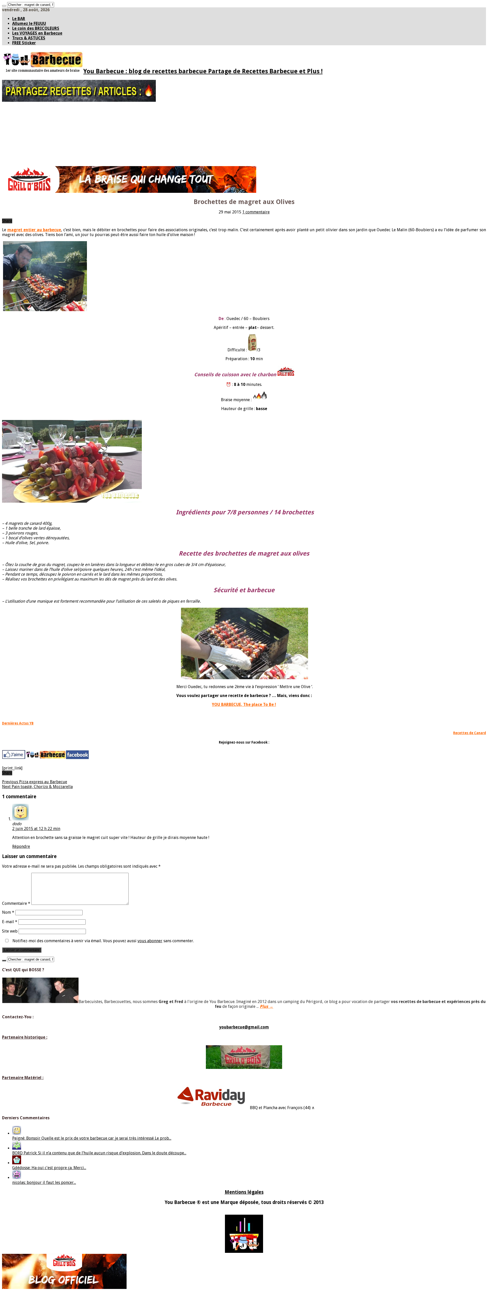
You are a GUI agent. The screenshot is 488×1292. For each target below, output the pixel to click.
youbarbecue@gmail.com (244, 1027)
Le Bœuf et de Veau (37, 125)
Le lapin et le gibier (37, 143)
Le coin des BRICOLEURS (35, 28)
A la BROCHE (22, 150)
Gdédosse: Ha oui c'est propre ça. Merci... (49, 1167)
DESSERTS (19, 161)
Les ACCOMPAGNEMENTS (31, 154)
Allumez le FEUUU (29, 23)
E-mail (9, 921)
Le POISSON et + (25, 147)
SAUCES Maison (24, 115)
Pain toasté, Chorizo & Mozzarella (37, 786)
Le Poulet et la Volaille (40, 136)
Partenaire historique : (24, 1037)
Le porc (28, 129)
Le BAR (18, 18)
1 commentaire (256, 212)
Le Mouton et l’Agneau (40, 133)
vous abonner (150, 940)
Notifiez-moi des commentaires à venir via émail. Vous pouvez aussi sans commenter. (102, 940)
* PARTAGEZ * (22, 111)
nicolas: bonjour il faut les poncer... (44, 1182)
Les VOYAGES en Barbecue (37, 33)
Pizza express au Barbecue (34, 781)
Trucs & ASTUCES (28, 38)
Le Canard (30, 140)
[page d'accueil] (45, 758)
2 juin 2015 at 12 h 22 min (36, 828)
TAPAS (17, 118)
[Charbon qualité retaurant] (129, 191)
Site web (10, 931)
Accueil (18, 107)
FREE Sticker (24, 42)
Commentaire (16, 903)
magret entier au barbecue (34, 229)
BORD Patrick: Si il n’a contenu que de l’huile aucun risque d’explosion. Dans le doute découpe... (99, 1153)
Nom (8, 912)
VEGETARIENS (22, 157)
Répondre (21, 846)
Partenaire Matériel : (22, 1077)
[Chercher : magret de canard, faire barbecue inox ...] (4, 6)
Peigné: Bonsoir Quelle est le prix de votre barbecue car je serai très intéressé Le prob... (91, 1138)
